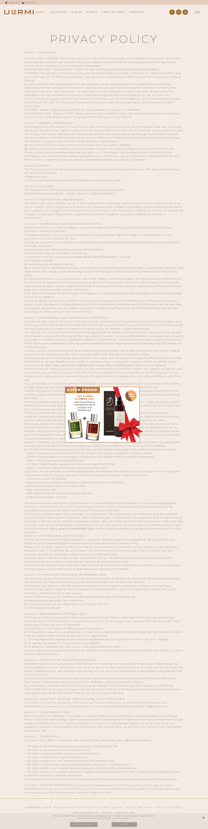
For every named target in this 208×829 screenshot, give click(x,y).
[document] (104, 414)
